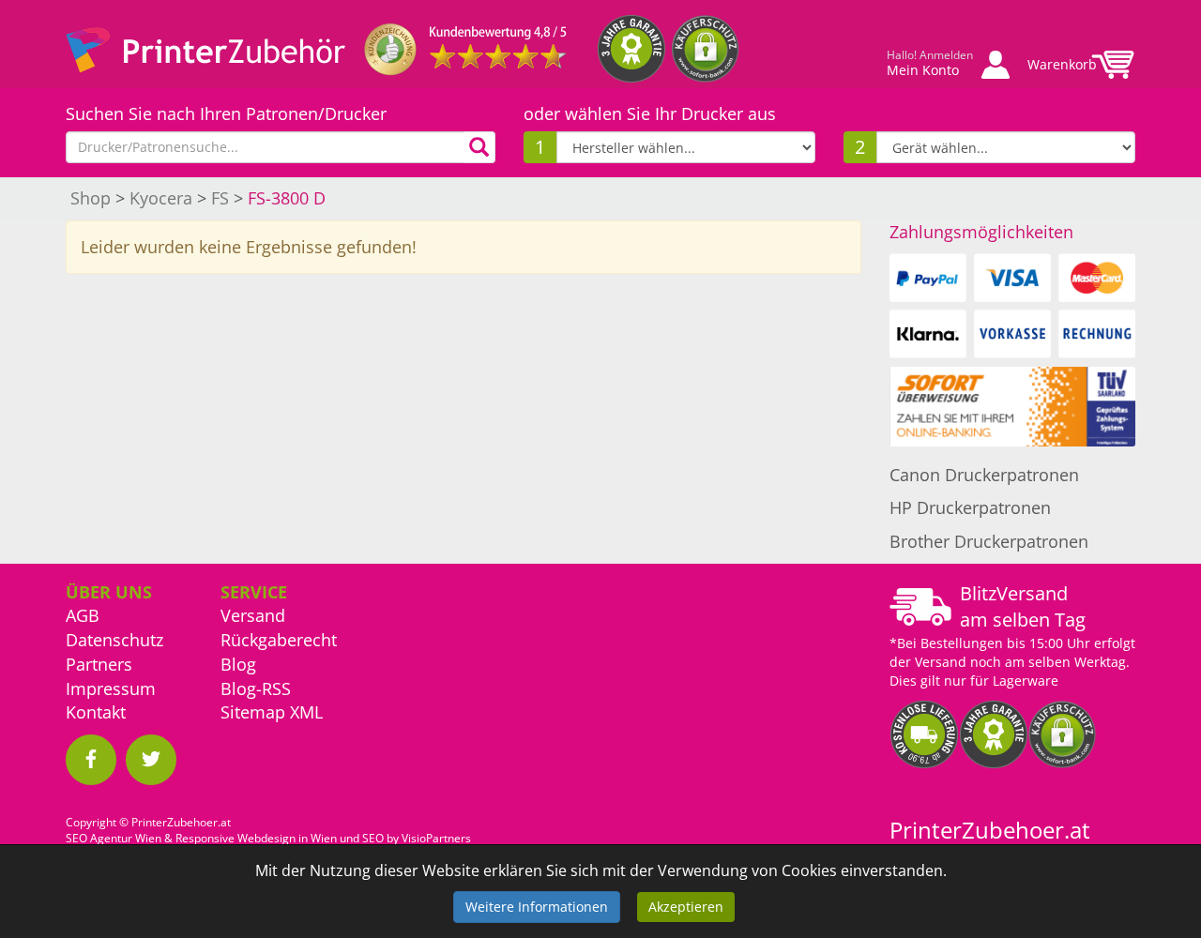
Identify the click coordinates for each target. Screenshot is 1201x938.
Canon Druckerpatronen (984, 474)
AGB (82, 615)
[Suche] (479, 147)
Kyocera (160, 198)
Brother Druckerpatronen (988, 541)
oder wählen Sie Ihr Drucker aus (650, 113)
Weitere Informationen (536, 906)
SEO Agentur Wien (113, 838)
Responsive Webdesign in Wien (256, 838)
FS (220, 198)
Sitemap (252, 712)
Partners (99, 664)
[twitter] (151, 759)
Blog (238, 664)
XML (306, 712)
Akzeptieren (685, 906)
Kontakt (96, 712)
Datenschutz (114, 639)
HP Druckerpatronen (970, 507)
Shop (90, 198)
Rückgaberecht (278, 639)
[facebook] (91, 759)
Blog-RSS (255, 688)
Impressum (111, 688)
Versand (252, 615)
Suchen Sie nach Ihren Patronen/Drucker (226, 113)
